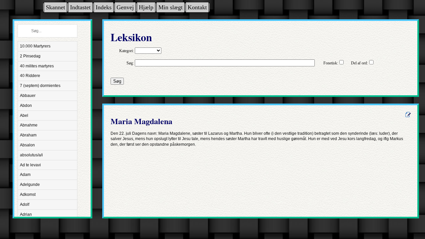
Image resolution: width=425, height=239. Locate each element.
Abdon (26, 105)
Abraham (28, 135)
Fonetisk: (330, 63)
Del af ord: (359, 63)
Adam (25, 174)
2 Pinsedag (30, 56)
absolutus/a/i (31, 155)
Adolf (24, 204)
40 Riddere (30, 75)
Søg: (130, 63)
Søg (117, 81)
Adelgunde (30, 184)
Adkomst (28, 194)
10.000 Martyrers (35, 46)
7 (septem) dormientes (40, 85)
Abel (24, 115)
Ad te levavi (30, 165)
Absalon (27, 145)
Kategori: (126, 50)
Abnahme (29, 125)
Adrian (26, 214)
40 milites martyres (37, 66)
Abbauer (28, 95)
